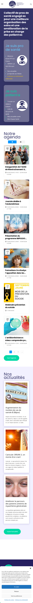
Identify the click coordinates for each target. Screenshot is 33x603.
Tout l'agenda (11, 358)
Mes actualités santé (13, 116)
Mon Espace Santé (13, 119)
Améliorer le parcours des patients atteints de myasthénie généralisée (16, 503)
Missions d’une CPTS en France (10, 58)
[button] (30, 568)
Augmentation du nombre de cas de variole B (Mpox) (13, 410)
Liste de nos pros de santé (9, 111)
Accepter (16, 587)
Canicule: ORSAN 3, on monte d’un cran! (15, 455)
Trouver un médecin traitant (10, 104)
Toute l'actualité (12, 531)
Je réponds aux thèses (14, 74)
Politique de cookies (9, 600)
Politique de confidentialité (21, 600)
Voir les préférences (16, 596)
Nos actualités (11, 71)
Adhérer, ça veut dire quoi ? (10, 66)
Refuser (16, 591)
